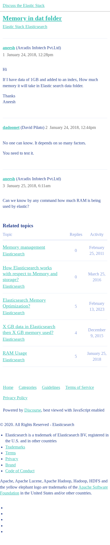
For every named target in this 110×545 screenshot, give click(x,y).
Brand (10, 465)
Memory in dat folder (32, 18)
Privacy (11, 458)
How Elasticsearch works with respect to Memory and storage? (30, 273)
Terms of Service (79, 387)
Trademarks (15, 447)
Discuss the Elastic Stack (24, 5)
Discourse (32, 410)
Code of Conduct (19, 471)
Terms (10, 453)
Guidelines (51, 387)
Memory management (24, 247)
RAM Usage (15, 353)
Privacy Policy (15, 398)
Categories (28, 387)
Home (8, 387)
